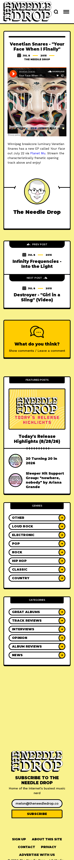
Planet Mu (37, 153)
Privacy (48, 847)
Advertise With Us (37, 855)
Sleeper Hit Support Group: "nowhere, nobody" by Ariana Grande (45, 480)
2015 (43, 55)
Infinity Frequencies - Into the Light (37, 264)
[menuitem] (19, 839)
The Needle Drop (37, 59)
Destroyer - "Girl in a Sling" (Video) (37, 297)
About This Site (47, 839)
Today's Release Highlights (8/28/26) (37, 439)
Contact (26, 847)
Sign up (19, 839)
